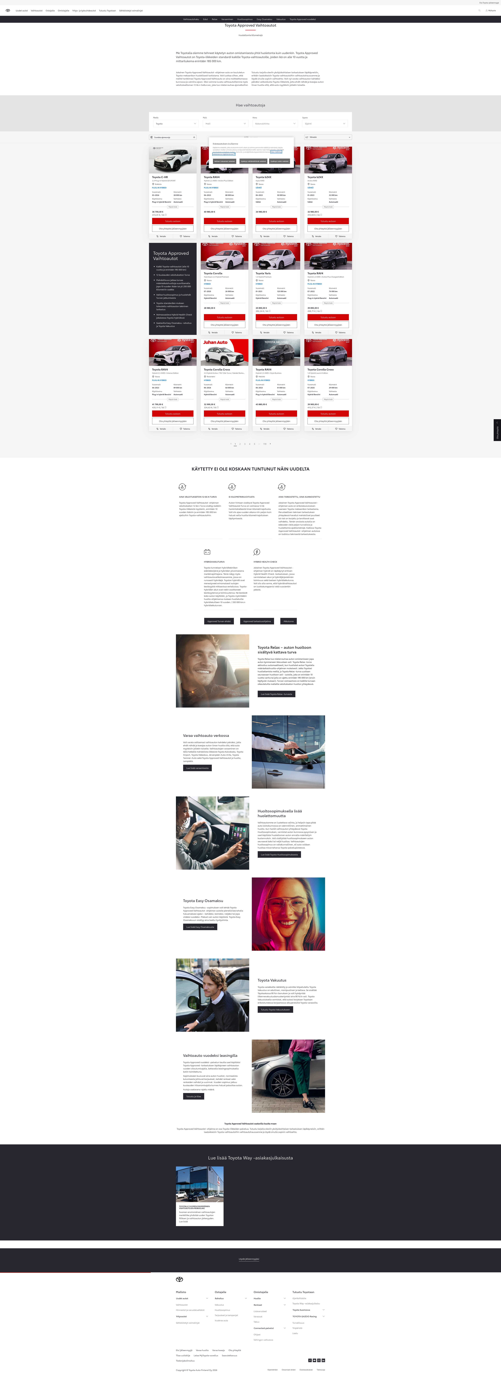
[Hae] (479, 10)
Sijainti (305, 117)
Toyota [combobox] (159, 123)
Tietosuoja (321, 1369)
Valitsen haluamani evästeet (224, 161)
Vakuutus (219, 1304)
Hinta (255, 117)
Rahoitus (219, 1298)
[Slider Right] (194, 160)
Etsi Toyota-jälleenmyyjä (489, 2)
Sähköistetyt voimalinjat (131, 10)
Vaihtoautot (37, 10)
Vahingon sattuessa (263, 1339)
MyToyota (492, 10)
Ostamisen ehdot (288, 1369)
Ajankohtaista (299, 1298)
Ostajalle (50, 10)
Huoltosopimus (222, 1309)
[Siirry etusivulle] (7, 10)
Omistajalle (63, 10)
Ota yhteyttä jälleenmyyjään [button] (173, 228)
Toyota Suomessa (301, 1309)
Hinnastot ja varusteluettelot (190, 1309)
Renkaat (258, 1304)
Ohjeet (257, 1334)
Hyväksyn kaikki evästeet (280, 161)
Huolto (257, 1298)
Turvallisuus (298, 1322)
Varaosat (258, 1316)
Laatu (295, 1333)
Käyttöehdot (273, 1369)
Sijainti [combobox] (308, 123)
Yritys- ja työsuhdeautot (84, 10)
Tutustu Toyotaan (107, 10)
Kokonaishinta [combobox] (262, 123)
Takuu (256, 1321)
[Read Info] (165, 214)
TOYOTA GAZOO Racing (305, 1316)
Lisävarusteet (260, 1311)
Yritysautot (181, 1316)
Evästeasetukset (306, 1369)
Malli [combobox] (208, 123)
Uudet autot (22, 10)
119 (264, 443)
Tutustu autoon (172, 220)
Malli (205, 117)
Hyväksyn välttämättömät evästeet (253, 161)
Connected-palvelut (264, 1327)
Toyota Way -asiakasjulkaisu (306, 1303)
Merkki (155, 117)
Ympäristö (297, 1327)
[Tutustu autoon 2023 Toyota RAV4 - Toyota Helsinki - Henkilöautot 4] (276, 352)
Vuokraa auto (221, 1320)
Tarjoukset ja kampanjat (226, 1315)
